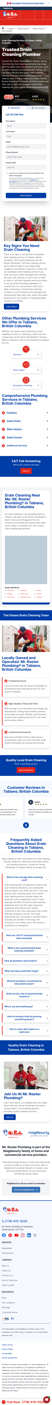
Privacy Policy (7, 1349)
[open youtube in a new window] (16, 1236)
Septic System (14, 437)
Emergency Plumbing (22, 385)
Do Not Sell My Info (9, 1358)
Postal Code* (11, 163)
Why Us (5, 1266)
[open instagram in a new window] (23, 1236)
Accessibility (7, 1353)
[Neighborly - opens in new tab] (12, 1318)
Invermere (10, 590)
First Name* (10, 121)
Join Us (9, 1117)
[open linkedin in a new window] (29, 1236)
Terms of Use (7, 1345)
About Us (6, 1270)
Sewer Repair (19, 370)
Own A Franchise (9, 1280)
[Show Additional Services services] (47, 445)
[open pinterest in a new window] (10, 1236)
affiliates (33, 180)
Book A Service (26, 770)
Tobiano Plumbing (38, 28)
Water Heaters (14, 429)
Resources (8, 1292)
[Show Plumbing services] (47, 412)
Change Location (43, 22)
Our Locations (8, 1302)
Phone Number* (12, 152)
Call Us (26, 471)
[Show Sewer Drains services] (47, 421)
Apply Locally (8, 1285)
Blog (4, 1298)
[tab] (14, 108)
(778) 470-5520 (16, 1221)
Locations (10, 28)
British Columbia (23, 28)
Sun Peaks (11, 597)
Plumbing (17, 354)
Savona (39, 594)
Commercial (39, 108)
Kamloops (23, 590)
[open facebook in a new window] (4, 1236)
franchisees (13, 181)
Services (6, 1242)
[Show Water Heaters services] (47, 429)
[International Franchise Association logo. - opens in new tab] (6, 1319)
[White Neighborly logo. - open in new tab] (8, 8)
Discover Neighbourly (25, 1190)
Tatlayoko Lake (25, 597)
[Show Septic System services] (47, 437)
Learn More (11, 306)
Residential (15, 108)
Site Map (6, 1307)
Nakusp (9, 594)
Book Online (26, 195)
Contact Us (7, 1275)
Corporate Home (9, 1312)
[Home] (3, 28)
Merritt (39, 590)
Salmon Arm (24, 594)
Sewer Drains (14, 421)
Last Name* (10, 131)
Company (7, 1260)
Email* (8, 142)
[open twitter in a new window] (35, 1236)
